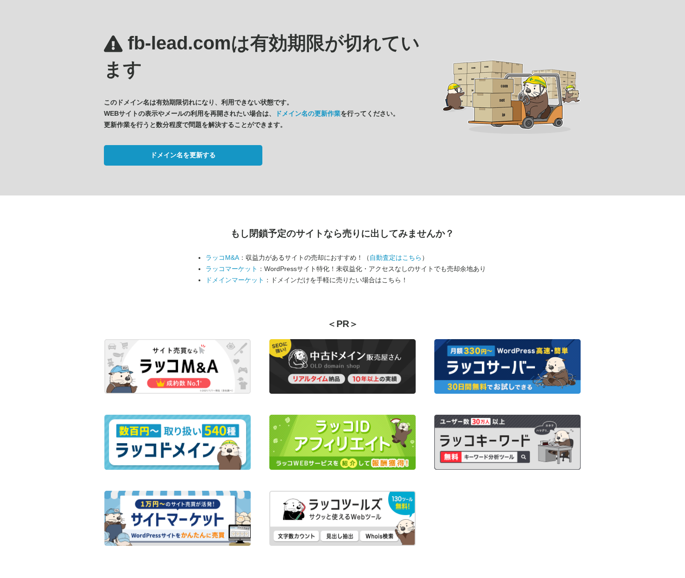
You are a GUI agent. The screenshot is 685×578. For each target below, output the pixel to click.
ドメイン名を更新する (183, 155)
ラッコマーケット (232, 268)
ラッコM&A (222, 257)
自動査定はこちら (396, 257)
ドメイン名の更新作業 (308, 113)
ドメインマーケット (235, 280)
